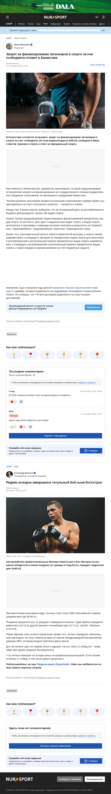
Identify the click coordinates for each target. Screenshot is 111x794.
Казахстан (11, 334)
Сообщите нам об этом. (48, 321)
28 (14, 714)
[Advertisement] (55, 166)
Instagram (93, 451)
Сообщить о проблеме (70, 779)
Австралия (12, 691)
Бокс (39, 24)
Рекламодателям (95, 779)
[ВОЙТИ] (103, 17)
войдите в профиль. (87, 382)
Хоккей (67, 24)
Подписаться (93, 307)
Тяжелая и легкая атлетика (84, 24)
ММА (45, 24)
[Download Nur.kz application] (55, 6)
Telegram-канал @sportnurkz (53, 664)
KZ (97, 17)
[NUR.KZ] (55, 17)
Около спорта (20, 38)
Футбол (21, 24)
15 (14, 357)
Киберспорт (55, 24)
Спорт (9, 24)
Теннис (30, 24)
